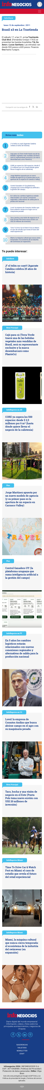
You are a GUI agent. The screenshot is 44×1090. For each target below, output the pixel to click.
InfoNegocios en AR (14, 410)
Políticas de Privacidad (31, 1068)
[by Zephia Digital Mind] (22, 1087)
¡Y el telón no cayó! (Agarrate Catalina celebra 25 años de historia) (23, 144)
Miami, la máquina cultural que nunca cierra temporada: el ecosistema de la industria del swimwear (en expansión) (25, 239)
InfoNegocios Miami (14, 860)
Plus (8, 485)
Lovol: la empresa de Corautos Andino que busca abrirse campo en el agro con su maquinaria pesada (24, 209)
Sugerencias (22, 1045)
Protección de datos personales (16, 1071)
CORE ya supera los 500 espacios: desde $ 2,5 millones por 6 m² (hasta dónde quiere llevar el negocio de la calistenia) (25, 167)
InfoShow (8, 18)
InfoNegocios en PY (14, 633)
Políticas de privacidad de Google (14, 1078)
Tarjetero (22, 1048)
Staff (22, 1054)
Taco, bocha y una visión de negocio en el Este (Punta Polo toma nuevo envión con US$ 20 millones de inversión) (24, 219)
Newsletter (22, 1051)
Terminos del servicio (34, 1078)
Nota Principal (12, 328)
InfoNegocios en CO (14, 712)
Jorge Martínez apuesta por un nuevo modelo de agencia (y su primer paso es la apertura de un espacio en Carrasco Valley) (25, 177)
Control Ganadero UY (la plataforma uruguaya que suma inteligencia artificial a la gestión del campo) (24, 187)
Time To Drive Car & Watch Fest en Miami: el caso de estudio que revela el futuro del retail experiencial (24, 229)
